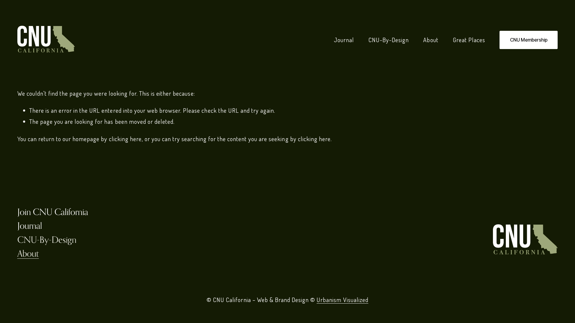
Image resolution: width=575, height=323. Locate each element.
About (430, 40)
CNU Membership (528, 40)
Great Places (469, 40)
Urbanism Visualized (342, 300)
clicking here (125, 139)
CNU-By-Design (388, 40)
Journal (344, 40)
